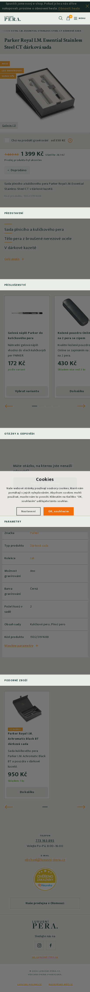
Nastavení (28, 511)
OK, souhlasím (58, 511)
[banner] (12, 18)
